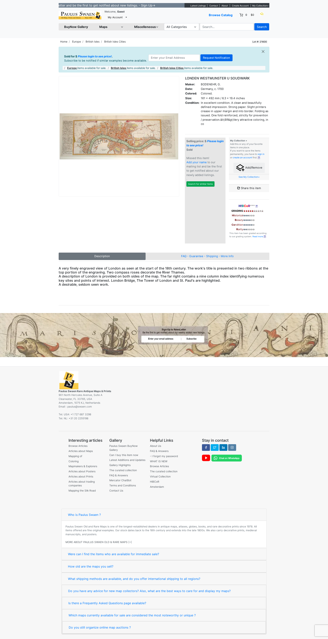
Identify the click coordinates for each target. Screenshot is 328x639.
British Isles (92, 41)
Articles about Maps (81, 451)
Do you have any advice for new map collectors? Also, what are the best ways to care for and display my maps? (149, 591)
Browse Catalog (221, 15)
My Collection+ (260, 5)
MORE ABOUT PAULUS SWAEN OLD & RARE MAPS (96, 542)
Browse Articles (78, 445)
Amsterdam (157, 486)
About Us (155, 445)
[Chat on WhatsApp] (226, 457)
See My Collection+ (249, 177)
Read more (258, 236)
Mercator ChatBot (120, 480)
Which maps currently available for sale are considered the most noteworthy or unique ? (132, 615)
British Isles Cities (115, 41)
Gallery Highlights (120, 465)
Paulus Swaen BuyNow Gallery (123, 447)
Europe (76, 41)
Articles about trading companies (82, 483)
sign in (261, 154)
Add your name (196, 162)
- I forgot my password (164, 456)
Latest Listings (198, 5)
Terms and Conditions (122, 485)
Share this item (250, 188)
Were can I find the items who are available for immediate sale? (113, 554)
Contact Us (116, 490)
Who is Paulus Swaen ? (84, 515)
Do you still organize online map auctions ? (100, 627)
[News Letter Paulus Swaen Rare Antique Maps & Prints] (164, 335)
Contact (213, 5)
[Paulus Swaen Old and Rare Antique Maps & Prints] (80, 15)
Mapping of (75, 456)
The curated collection (123, 470)
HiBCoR (154, 481)
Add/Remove (253, 168)
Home (63, 41)
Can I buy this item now (123, 455)
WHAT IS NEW (158, 461)
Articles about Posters (82, 471)
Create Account (240, 5)
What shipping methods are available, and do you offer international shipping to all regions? (134, 579)
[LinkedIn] (223, 447)
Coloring (74, 461)
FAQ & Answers (118, 475)
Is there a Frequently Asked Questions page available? (107, 603)
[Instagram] (232, 447)
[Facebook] (206, 447)
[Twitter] (215, 447)
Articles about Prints (81, 476)
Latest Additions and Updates (127, 459)
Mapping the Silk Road (82, 490)
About (225, 5)
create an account (242, 157)
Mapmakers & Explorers (83, 466)
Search (262, 27)
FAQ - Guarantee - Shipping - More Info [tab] (207, 256)
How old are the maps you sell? (90, 566)
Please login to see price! (95, 56)
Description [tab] (102, 256)
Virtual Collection (160, 476)
